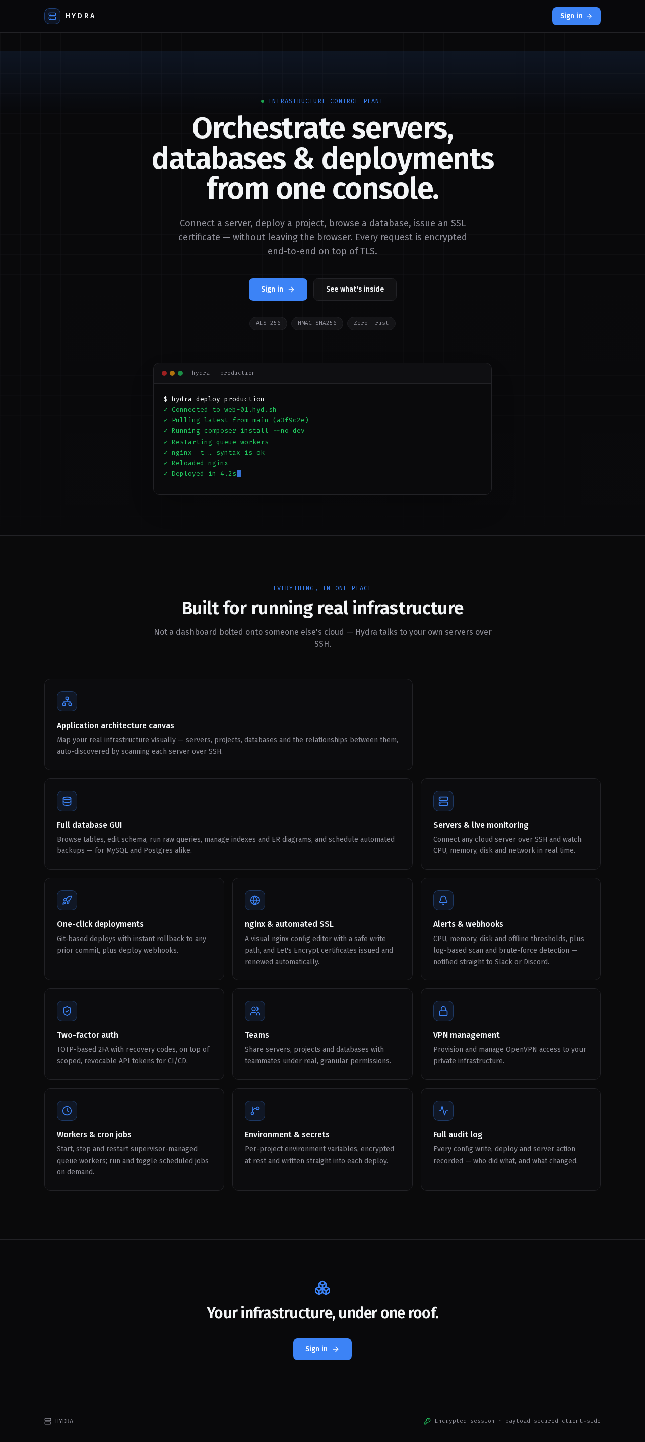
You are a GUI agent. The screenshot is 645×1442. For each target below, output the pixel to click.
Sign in (571, 16)
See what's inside (355, 289)
